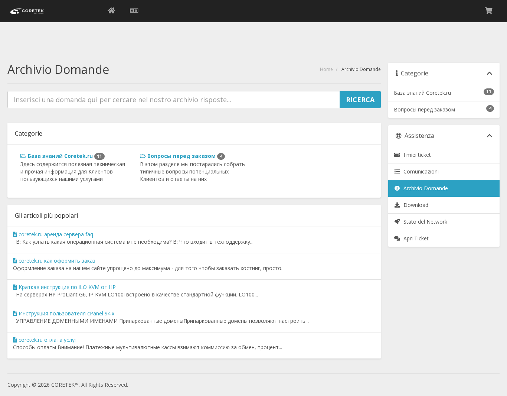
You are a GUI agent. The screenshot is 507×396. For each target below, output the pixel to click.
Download (414, 204)
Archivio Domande (424, 188)
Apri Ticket (414, 238)
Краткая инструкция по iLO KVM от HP (66, 286)
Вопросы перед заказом (184, 155)
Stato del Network (423, 221)
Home (326, 69)
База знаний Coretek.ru (64, 155)
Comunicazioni (419, 171)
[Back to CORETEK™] (111, 11)
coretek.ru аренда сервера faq (55, 234)
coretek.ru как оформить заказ (56, 260)
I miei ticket (415, 154)
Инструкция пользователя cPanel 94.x (65, 313)
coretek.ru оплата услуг (47, 339)
